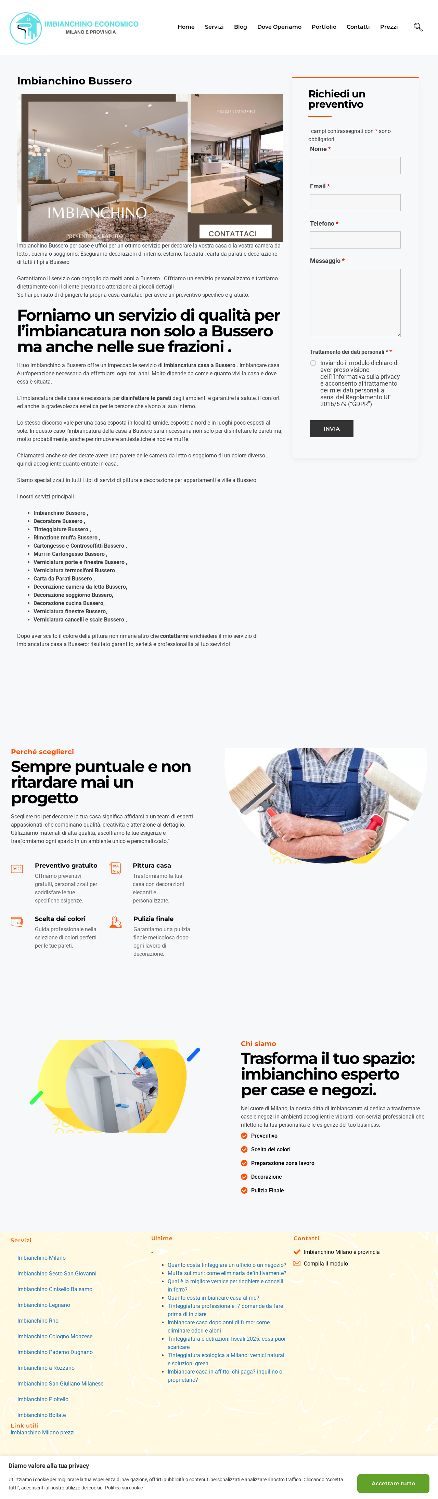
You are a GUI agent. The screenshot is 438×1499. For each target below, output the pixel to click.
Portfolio (324, 27)
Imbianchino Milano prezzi (43, 1432)
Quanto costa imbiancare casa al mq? (213, 1298)
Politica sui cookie (124, 1487)
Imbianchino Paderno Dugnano (55, 1352)
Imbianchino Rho (38, 1320)
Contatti (358, 27)
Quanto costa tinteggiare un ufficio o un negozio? (227, 1265)
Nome (320, 148)
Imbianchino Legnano (43, 1305)
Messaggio (327, 260)
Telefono (324, 223)
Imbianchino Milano (41, 1258)
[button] (418, 28)
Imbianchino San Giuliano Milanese (60, 1383)
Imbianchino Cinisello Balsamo (54, 1289)
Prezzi (389, 27)
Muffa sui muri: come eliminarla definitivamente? (227, 1273)
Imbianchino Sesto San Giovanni (56, 1273)
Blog (240, 27)
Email (320, 186)
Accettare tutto (393, 1483)
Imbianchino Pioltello (42, 1399)
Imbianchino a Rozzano (46, 1368)
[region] (219, 1477)
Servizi (214, 27)
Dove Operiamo (279, 27)
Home (186, 27)
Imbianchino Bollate (41, 1415)
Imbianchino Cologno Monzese (54, 1336)
